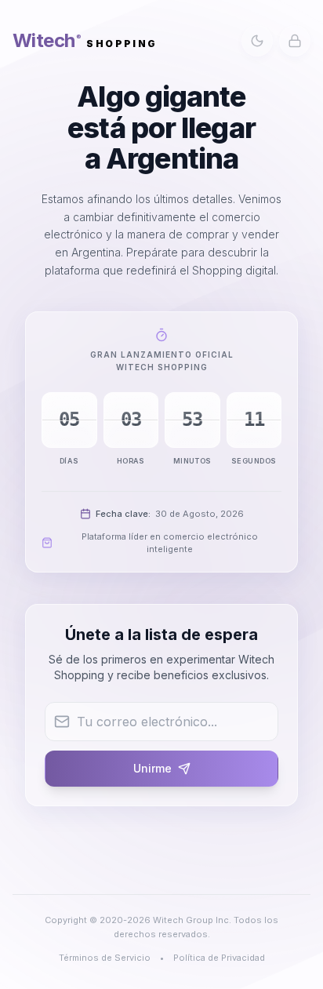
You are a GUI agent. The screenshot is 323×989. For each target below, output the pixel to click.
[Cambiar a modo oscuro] (257, 40)
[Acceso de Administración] (294, 40)
